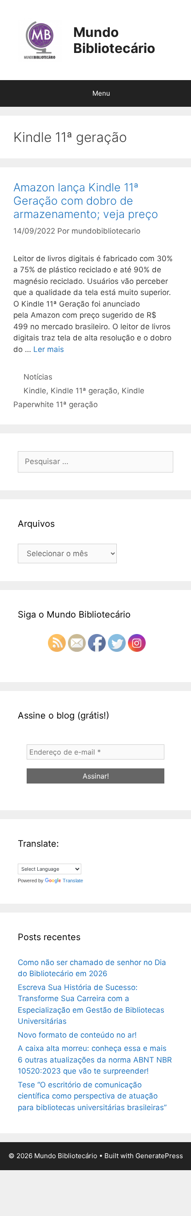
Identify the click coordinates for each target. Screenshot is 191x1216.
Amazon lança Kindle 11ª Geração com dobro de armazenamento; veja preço (85, 201)
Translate (73, 880)
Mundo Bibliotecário (114, 40)
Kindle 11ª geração (84, 390)
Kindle (35, 390)
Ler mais (48, 349)
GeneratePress (159, 1155)
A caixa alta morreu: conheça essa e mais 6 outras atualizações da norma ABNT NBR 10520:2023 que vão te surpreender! (95, 1059)
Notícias (38, 376)
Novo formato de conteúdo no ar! (77, 1034)
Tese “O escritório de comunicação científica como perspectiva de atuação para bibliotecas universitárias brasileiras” (92, 1096)
